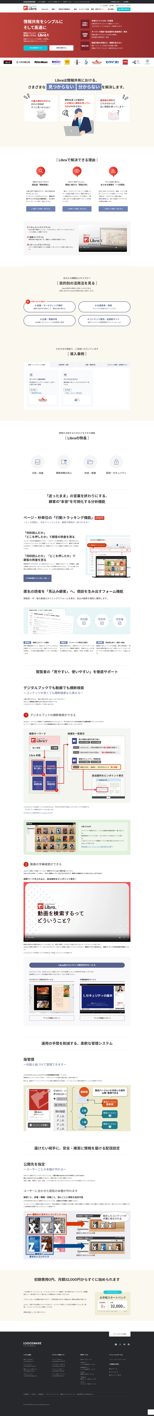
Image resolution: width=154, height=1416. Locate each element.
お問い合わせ (124, 9)
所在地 (33, 1394)
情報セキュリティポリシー (66, 1394)
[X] (120, 1344)
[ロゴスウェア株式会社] (29, 1)
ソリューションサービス (81, 1)
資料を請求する (61, 48)
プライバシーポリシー (51, 1394)
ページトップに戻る (120, 1334)
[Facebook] (116, 1344)
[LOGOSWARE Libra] (30, 8)
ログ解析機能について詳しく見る (36, 578)
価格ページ (31, 1312)
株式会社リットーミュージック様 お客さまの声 (96, 847)
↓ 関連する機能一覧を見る (40, 209)
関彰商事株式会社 (37, 393)
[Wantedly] (124, 1344)
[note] (128, 1344)
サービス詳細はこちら (50, 1018)
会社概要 (26, 1394)
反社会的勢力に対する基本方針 (84, 1394)
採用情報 (40, 1394)
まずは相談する (34, 48)
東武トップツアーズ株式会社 (74, 393)
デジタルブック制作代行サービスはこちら (37, 813)
